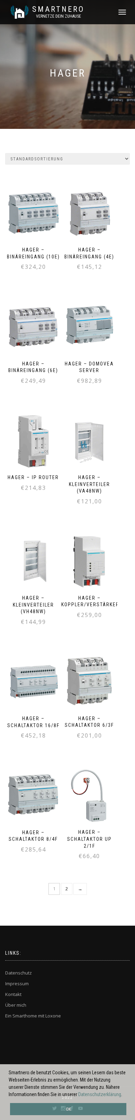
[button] (124, 1095)
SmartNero (58, 9)
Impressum (17, 983)
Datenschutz (18, 973)
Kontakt (13, 994)
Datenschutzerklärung (99, 1094)
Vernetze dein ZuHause (58, 16)
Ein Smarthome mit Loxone (33, 1016)
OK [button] (68, 1109)
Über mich (15, 1005)
